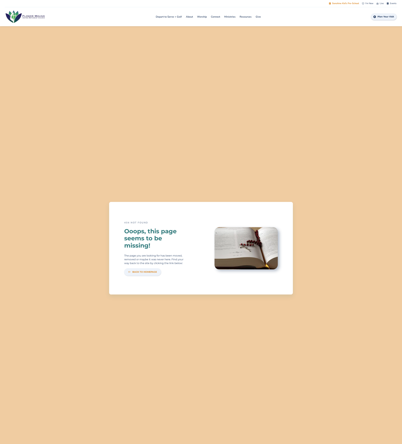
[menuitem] (169, 17)
